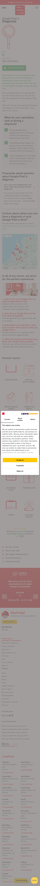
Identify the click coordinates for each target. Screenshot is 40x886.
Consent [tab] (7, 419)
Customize (20, 465)
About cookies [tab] (20, 419)
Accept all (20, 460)
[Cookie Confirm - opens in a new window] (29, 413)
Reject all (20, 471)
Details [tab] (32, 419)
